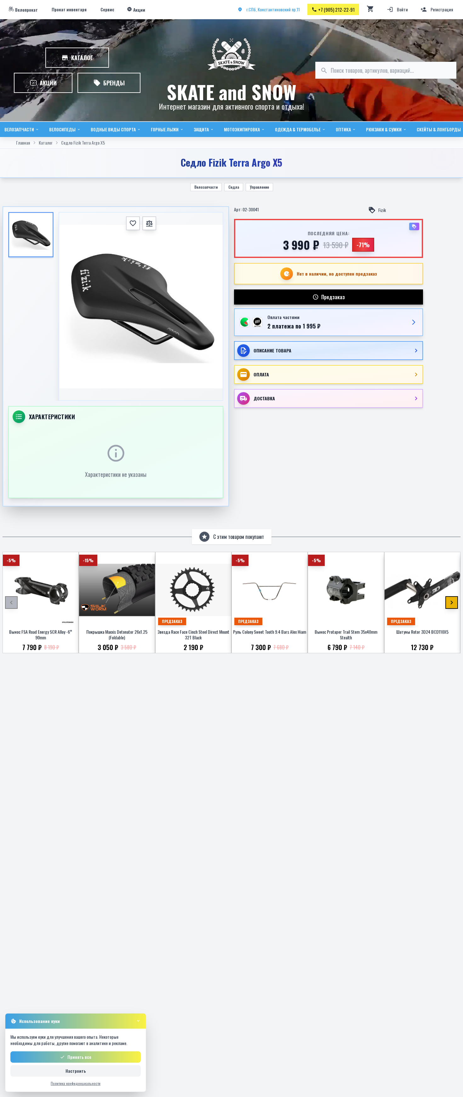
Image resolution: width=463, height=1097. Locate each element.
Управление (259, 187)
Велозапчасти (206, 187)
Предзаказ (333, 297)
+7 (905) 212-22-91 (336, 9)
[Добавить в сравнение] (149, 223)
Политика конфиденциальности (75, 1083)
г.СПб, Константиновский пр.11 (273, 9)
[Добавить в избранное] (133, 223)
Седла (233, 187)
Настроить (76, 1070)
